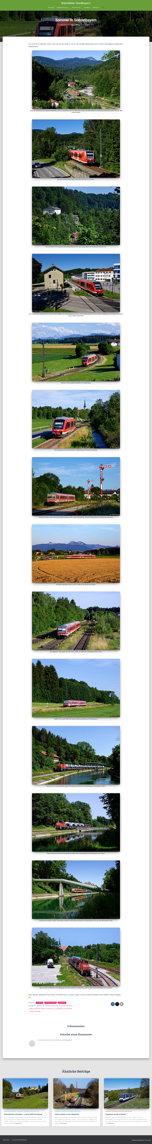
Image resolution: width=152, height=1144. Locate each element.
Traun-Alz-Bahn (68, 1008)
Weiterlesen (18, 1123)
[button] (68, 7)
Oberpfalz (77, 1111)
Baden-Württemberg (10, 1111)
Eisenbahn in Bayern (50, 1002)
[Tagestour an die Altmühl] (126, 1093)
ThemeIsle (148, 1140)
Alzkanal (39, 1005)
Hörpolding (37, 1008)
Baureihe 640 (63, 1005)
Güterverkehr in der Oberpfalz (67, 1114)
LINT (54, 1008)
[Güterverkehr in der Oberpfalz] (76, 1093)
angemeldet (46, 1040)
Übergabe (38, 1011)
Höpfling (31, 1008)
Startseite (51, 7)
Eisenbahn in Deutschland (31, 1111)
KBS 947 (43, 1008)
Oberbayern (62, 1002)
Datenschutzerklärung (19, 1140)
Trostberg (31, 1011)
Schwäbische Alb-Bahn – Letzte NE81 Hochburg (23, 1114)
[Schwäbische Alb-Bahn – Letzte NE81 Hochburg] (25, 1093)
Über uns (95, 7)
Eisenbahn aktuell (62, 7)
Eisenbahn (39, 1002)
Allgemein (87, 7)
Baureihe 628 (54, 1005)
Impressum (6, 1140)
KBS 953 (49, 1008)
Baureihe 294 (46, 1005)
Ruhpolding (59, 1008)
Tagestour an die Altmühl (115, 1114)
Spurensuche (76, 7)
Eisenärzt (70, 1005)
